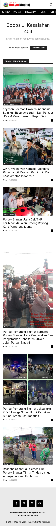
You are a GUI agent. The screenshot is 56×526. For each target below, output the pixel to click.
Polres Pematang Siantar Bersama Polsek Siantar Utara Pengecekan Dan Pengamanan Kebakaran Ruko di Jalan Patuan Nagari (28, 337)
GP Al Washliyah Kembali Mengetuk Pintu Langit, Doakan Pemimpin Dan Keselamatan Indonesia (26, 172)
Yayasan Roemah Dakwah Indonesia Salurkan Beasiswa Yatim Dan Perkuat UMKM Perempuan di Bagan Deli (28, 112)
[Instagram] (24, 503)
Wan (5, 120)
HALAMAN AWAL (38, 48)
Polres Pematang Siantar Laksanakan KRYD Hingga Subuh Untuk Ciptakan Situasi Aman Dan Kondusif (27, 412)
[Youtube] (39, 503)
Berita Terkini (9, 104)
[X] (32, 503)
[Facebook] (16, 503)
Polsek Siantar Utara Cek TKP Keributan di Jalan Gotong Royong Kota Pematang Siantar (25, 223)
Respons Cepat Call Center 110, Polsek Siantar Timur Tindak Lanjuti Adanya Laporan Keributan (27, 472)
